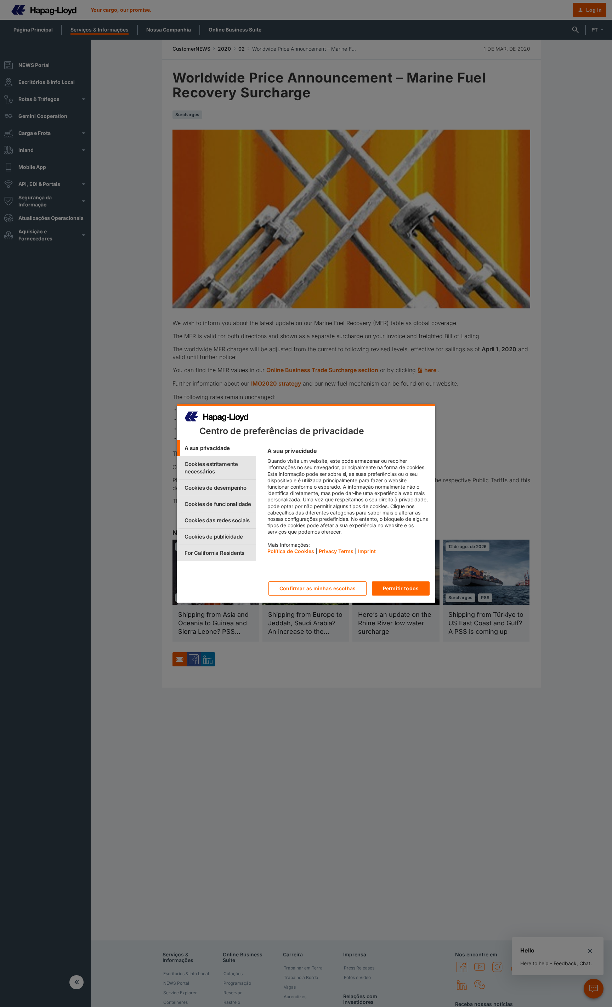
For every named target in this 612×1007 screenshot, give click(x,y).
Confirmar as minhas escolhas (317, 589)
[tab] (216, 448)
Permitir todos (401, 589)
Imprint (367, 551)
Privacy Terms (336, 551)
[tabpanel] (348, 502)
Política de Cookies (290, 551)
